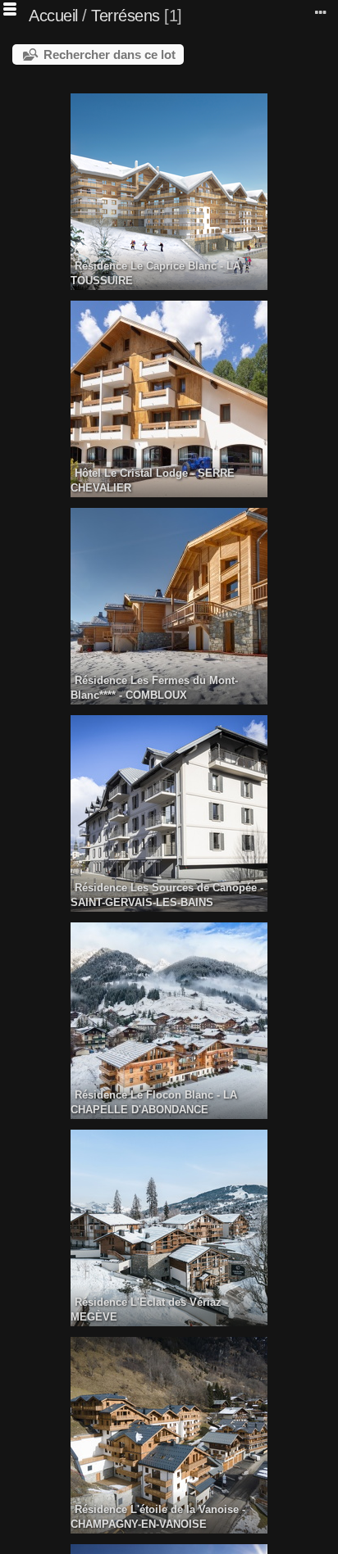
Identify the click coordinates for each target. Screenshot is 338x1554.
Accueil (53, 16)
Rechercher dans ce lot (109, 54)
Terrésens (125, 16)
